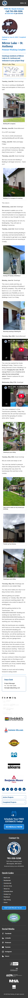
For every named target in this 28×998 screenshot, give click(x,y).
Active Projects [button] (8, 797)
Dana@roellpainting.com (12, 688)
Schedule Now (8, 891)
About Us (7, 888)
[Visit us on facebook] (3, 933)
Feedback (7, 897)
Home (5, 902)
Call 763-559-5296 (14, 11)
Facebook (8, 933)
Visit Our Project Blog (13, 908)
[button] (23, 3)
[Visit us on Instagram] (3, 951)
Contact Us (7, 894)
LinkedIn (8, 938)
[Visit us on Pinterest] (3, 942)
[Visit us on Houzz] (3, 956)
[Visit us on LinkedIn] (3, 938)
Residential (7, 880)
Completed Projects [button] (9, 802)
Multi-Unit (7, 877)
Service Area (8, 886)
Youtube (7, 947)
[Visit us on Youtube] (3, 947)
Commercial (7, 883)
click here (10, 13)
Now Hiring (7, 899)
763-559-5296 (11, 685)
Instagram (8, 951)
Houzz (7, 956)
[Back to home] (4, 3)
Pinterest (8, 942)
